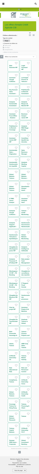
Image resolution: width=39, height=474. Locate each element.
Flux (7, 47)
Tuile (30, 35)
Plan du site (19, 466)
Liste (33, 35)
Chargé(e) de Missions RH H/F (13, 297)
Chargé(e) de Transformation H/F (14, 321)
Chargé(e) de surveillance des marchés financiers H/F (25, 274)
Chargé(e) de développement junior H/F (14, 248)
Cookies (19, 461)
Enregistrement (8, 49)
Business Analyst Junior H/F (24, 115)
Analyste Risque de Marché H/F (25, 103)
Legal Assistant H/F (24, 67)
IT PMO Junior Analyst (11, 200)
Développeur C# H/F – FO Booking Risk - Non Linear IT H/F (13, 274)
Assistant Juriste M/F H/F (12, 140)
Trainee (23, 416)
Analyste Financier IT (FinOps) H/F (13, 261)
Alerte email (8, 45)
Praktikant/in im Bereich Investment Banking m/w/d (25, 93)
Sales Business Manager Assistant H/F (24, 154)
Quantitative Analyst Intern (25, 188)
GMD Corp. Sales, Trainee (24, 345)
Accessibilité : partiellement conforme (19, 464)
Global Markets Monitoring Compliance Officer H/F (25, 238)
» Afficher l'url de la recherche (10, 52)
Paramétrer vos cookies (19, 463)
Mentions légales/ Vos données (19, 459)
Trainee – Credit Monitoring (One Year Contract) (24, 214)
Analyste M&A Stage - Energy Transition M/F (25, 129)
